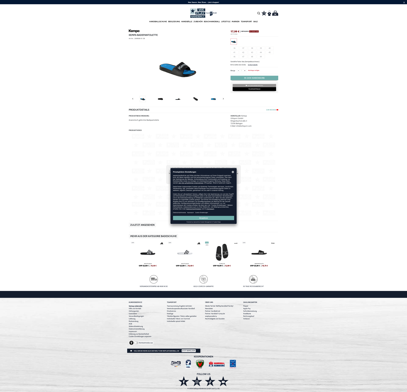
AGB (130, 324)
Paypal (245, 306)
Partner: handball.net (212, 311)
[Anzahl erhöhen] (244, 70)
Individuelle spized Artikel (176, 321)
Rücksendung (133, 321)
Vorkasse (246, 319)
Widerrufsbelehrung (136, 326)
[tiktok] (210, 381)
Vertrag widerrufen (135, 306)
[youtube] (223, 381)
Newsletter (209, 308)
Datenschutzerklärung (136, 329)
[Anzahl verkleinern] (238, 70)
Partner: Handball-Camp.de (215, 314)
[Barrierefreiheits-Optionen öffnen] (131, 342)
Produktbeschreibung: (139, 116)
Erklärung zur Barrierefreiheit (139, 334)
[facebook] (183, 381)
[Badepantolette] (259, 254)
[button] (259, 13)
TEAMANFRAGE (254, 89)
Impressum (133, 331)
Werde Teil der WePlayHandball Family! (219, 306)
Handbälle (186, 21)
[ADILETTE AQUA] (148, 254)
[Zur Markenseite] (134, 31)
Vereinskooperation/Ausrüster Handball (181, 308)
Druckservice (171, 311)
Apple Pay (247, 308)
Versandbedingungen (136, 316)
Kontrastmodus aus (146, 343)
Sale (255, 21)
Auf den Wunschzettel (255, 85)
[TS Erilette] (222, 254)
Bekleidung (174, 21)
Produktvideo (135, 130)
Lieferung (132, 319)
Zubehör (198, 21)
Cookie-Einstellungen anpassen (140, 336)
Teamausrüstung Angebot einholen (179, 306)
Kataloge (170, 314)
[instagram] (197, 381)
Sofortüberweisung (250, 311)
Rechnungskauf (248, 316)
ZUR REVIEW (271, 110)
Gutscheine (133, 314)
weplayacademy (211, 316)
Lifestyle (225, 21)
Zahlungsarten (134, 311)
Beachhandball (212, 21)
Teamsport (246, 21)
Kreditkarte (247, 314)
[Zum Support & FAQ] (264, 13)
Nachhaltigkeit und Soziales (215, 319)
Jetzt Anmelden (188, 351)
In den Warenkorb (254, 78)
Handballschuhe (158, 21)
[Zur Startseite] (203, 13)
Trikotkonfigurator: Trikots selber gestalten (182, 316)
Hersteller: (236, 116)
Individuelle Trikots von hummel (178, 319)
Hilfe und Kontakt (135, 308)
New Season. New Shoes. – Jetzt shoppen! (203, 2)
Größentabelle (253, 65)
